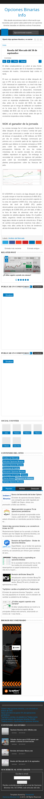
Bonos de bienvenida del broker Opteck (27, 494)
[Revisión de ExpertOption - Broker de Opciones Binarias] (7, 543)
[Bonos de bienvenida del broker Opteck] (7, 497)
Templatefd (29, 794)
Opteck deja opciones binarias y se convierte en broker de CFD (20, 527)
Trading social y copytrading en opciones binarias (23, 559)
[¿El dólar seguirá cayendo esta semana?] (7, 604)
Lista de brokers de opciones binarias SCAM (18, 719)
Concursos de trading (11, 468)
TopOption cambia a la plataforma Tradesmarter (21, 589)
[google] (18, 2)
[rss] (29, 2)
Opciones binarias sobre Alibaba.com (23, 730)
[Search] (41, 32)
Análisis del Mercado (16, 238)
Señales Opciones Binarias (13, 482)
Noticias (24, 475)
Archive (22, 488)
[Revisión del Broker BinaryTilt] (7, 577)
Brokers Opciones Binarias (13, 465)
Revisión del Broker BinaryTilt (23, 574)
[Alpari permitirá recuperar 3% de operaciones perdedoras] (7, 512)
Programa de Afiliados (25, 478)
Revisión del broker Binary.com (21, 751)
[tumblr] (25, 2)
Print (15, 61)
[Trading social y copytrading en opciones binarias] (7, 560)
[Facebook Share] (12, 242)
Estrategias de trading (11, 475)
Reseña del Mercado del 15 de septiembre (25, 761)
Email (23, 61)
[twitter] (22, 2)
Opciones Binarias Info (22, 12)
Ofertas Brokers (9, 478)
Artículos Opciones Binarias (13, 461)
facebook (38, 287)
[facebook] (14, 2)
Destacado (35, 488)
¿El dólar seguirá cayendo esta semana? (17, 275)
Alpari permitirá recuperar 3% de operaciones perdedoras (24, 510)
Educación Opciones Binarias (14, 471)
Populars (9, 488)
